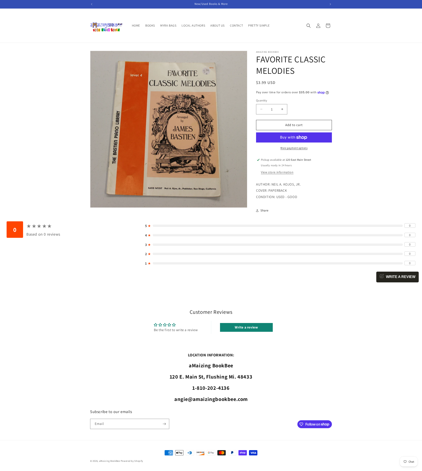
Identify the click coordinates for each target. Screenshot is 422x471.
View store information (277, 172)
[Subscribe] (164, 424)
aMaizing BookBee (109, 460)
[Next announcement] (330, 4)
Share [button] (264, 210)
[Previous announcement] (91, 4)
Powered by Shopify (132, 460)
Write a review (246, 327)
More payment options (293, 148)
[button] (308, 26)
